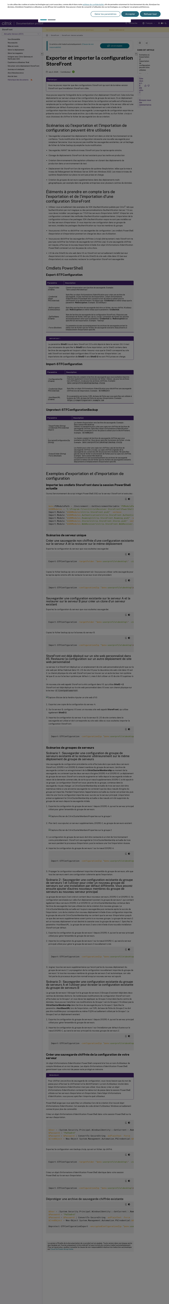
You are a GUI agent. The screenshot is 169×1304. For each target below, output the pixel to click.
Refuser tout (150, 14)
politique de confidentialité (93, 4)
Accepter (130, 14)
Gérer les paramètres (105, 14)
